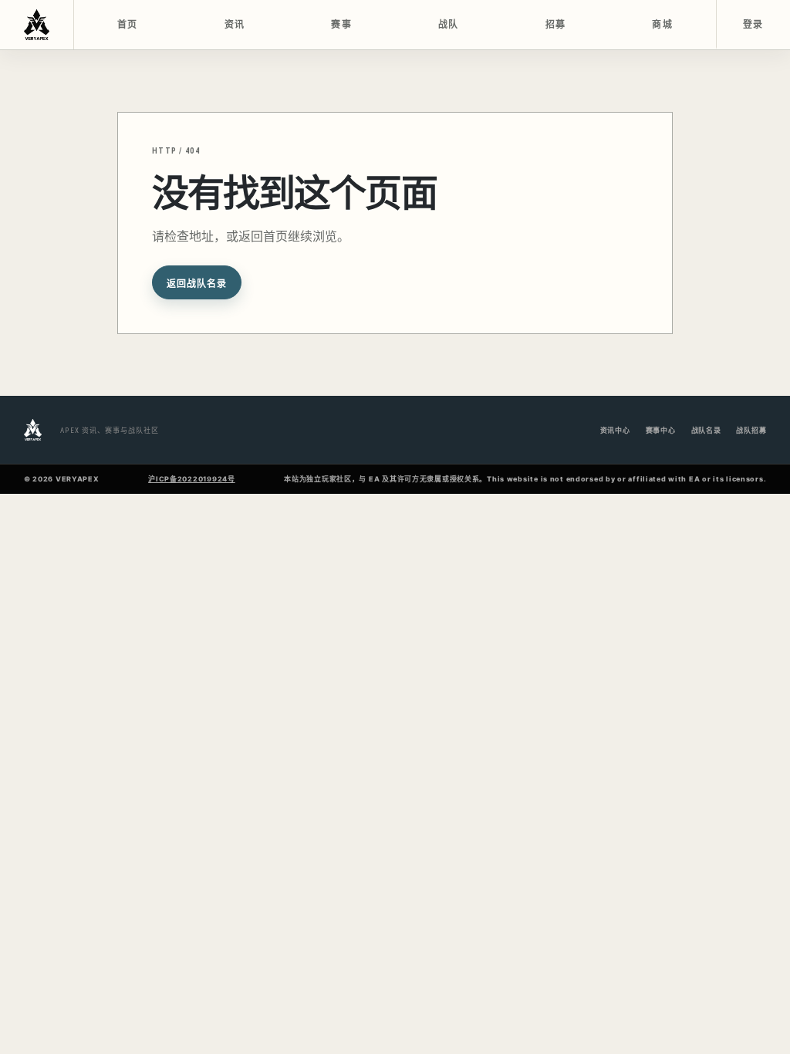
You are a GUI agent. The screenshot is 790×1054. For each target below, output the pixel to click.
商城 (662, 24)
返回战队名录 (197, 284)
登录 (753, 24)
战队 (448, 24)
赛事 (341, 24)
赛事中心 (661, 430)
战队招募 (751, 430)
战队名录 (706, 430)
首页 (127, 24)
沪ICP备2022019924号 (191, 479)
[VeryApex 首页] (37, 24)
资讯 (235, 24)
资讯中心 (615, 430)
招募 (555, 24)
